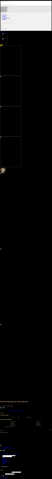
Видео (3, 16)
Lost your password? (4, 477)
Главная (4, 458)
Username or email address (5, 472)
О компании (4, 459)
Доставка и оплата (5, 17)
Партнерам (4, 462)
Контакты (4, 19)
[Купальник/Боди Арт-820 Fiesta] (5, 43)
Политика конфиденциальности (8, 447)
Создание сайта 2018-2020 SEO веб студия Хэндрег (10, 453)
